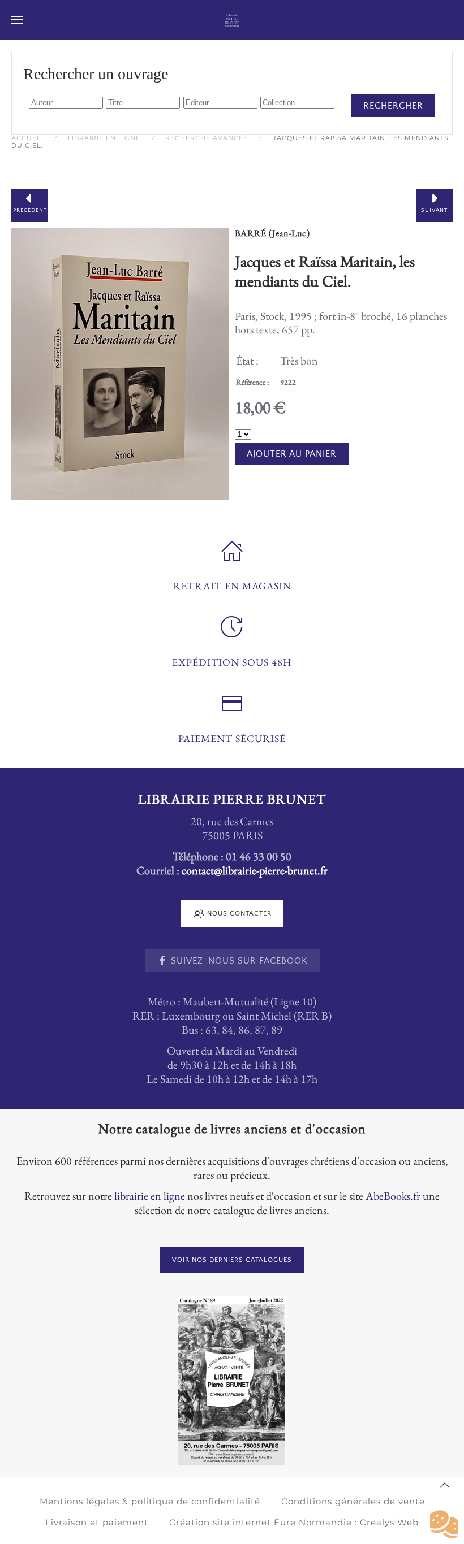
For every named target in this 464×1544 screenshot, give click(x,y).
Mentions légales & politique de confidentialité (150, 1501)
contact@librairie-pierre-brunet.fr (255, 870)
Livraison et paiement (96, 1522)
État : (247, 360)
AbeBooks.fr (393, 1196)
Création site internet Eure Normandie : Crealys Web (294, 1522)
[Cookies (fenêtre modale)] (444, 1525)
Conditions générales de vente (353, 1501)
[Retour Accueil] (232, 20)
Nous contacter (239, 913)
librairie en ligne (149, 1196)
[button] (17, 20)
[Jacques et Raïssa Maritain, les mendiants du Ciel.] (120, 361)
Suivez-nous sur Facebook (239, 961)
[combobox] (66, 103)
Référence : (252, 382)
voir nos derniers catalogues (232, 1260)
